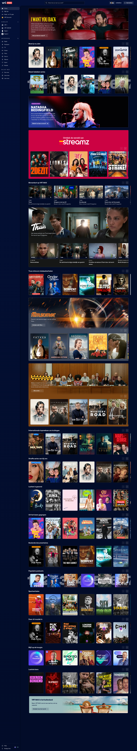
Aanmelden (129, 2)
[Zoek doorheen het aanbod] (18, 38)
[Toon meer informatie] (51, 187)
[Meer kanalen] (18, 22)
